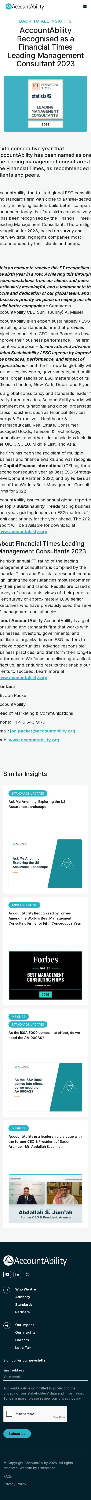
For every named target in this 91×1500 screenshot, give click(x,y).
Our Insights (25, 1332)
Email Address (13, 1370)
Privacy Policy (14, 1484)
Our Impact (24, 1325)
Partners (22, 1312)
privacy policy (69, 1398)
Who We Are (25, 1289)
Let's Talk (23, 1347)
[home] (23, 6)
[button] (85, 6)
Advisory (22, 1297)
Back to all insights (45, 21)
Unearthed (46, 1468)
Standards (24, 1304)
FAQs (7, 1476)
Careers (22, 1340)
